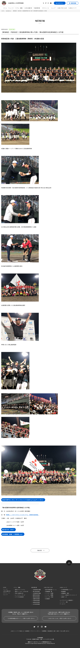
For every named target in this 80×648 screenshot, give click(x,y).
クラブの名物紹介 (19, 597)
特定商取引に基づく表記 (53, 631)
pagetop (69, 563)
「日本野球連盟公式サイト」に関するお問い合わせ (21, 618)
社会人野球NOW (19, 593)
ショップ (53, 8)
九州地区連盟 (36, 604)
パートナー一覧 (64, 602)
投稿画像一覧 (48, 591)
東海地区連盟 (36, 597)
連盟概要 (63, 591)
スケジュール (45, 8)
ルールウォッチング (20, 595)
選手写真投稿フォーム (51, 589)
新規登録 (73, 3)
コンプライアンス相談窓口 (66, 600)
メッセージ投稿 (49, 593)
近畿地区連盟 (36, 598)
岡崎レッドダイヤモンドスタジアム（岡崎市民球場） (22, 515)
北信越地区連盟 (37, 593)
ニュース (11, 8)
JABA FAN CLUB (62, 8)
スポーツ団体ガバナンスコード (69, 595)
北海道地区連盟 (37, 589)
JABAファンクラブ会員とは (17, 631)
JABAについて (73, 8)
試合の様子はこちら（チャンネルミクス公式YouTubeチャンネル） (23, 500)
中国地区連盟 (36, 600)
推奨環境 (44, 631)
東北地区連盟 (36, 591)
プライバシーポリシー (36, 631)
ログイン (60, 3)
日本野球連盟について (66, 589)
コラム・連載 (19, 8)
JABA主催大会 (28, 8)
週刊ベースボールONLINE (21, 591)
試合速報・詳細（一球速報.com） (12, 534)
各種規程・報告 (65, 593)
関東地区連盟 (36, 595)
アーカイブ (62, 604)
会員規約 (47, 598)
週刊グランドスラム (20, 589)
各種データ (64, 597)
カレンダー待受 (49, 597)
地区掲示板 (37, 8)
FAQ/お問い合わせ (64, 631)
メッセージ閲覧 (49, 595)
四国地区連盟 (36, 602)
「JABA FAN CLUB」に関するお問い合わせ (59, 618)
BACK (40, 550)
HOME (4, 587)
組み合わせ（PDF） (8, 529)
